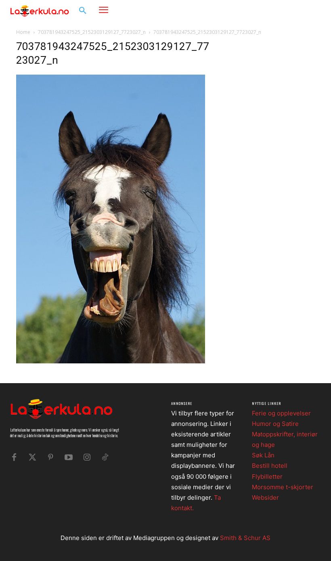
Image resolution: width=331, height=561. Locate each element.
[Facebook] (289, 10)
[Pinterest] (50, 457)
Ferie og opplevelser (281, 413)
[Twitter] (32, 457)
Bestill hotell (269, 465)
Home (23, 32)
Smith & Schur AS (245, 538)
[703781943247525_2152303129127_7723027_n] (110, 361)
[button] (82, 11)
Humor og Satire (275, 424)
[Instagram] (301, 10)
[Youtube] (69, 457)
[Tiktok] (105, 457)
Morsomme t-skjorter (282, 487)
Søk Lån (263, 455)
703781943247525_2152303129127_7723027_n (92, 32)
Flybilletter (267, 476)
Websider (265, 497)
